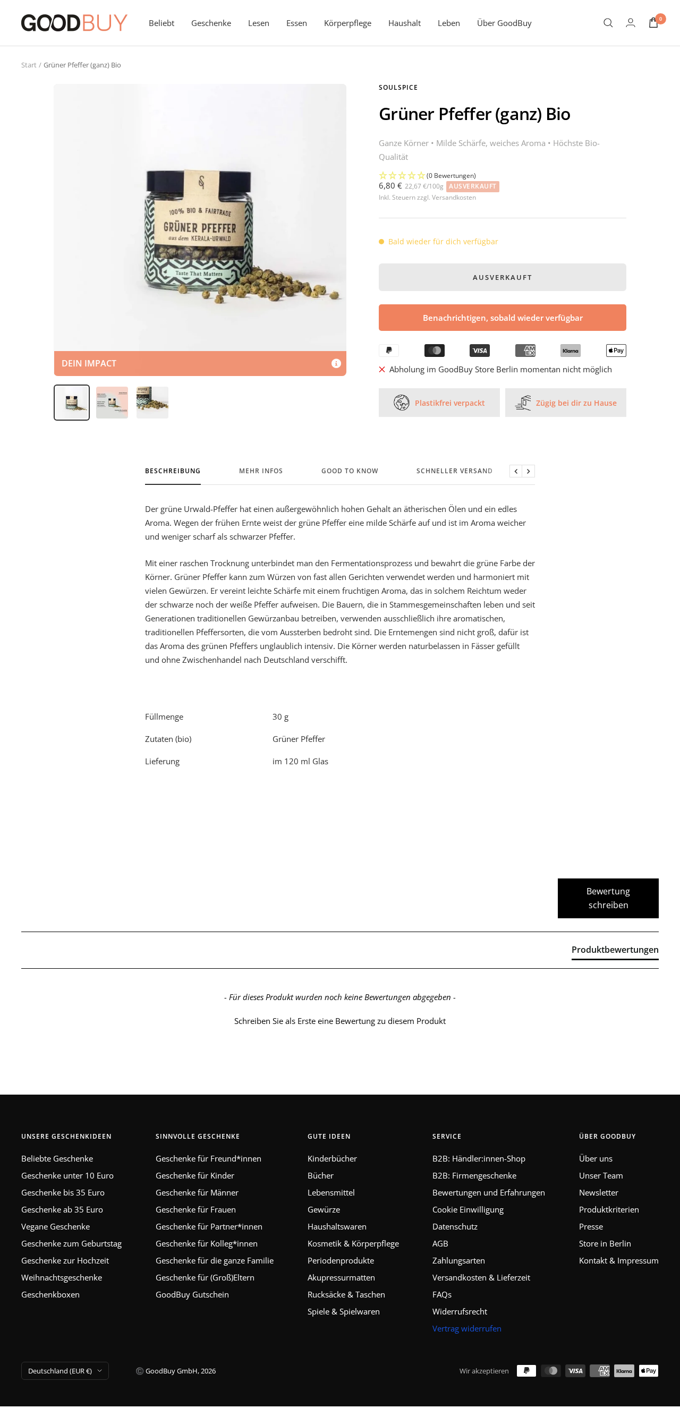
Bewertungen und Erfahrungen (488, 1192)
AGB (440, 1243)
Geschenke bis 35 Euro (63, 1192)
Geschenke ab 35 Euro (62, 1209)
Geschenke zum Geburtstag (71, 1243)
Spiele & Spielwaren (344, 1311)
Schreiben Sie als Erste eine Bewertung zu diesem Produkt (340, 1020)
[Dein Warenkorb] (653, 23)
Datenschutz (455, 1226)
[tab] (615, 952)
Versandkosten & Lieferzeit (481, 1277)
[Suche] (608, 23)
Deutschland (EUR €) (60, 1371)
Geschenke (211, 23)
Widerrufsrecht (459, 1311)
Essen (296, 23)
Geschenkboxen (50, 1294)
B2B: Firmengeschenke (474, 1175)
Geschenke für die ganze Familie (215, 1260)
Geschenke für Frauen (196, 1209)
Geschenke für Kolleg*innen (207, 1243)
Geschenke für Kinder (195, 1175)
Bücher (321, 1175)
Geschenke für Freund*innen (208, 1158)
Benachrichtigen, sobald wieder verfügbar (503, 317)
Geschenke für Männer (197, 1192)
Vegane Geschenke (55, 1226)
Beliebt (161, 23)
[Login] (630, 22)
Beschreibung (173, 471)
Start (29, 65)
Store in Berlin (605, 1243)
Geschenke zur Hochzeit (65, 1260)
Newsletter (598, 1192)
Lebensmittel (331, 1192)
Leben (449, 23)
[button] (502, 176)
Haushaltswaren (337, 1226)
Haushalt (404, 23)
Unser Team (601, 1175)
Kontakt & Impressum (619, 1260)
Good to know (349, 471)
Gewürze (324, 1209)
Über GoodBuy (504, 23)
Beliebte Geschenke (57, 1158)
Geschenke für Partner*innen (209, 1226)
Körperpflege (347, 23)
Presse (591, 1226)
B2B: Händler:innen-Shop (478, 1158)
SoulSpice (398, 87)
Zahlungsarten (458, 1260)
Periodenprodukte (341, 1260)
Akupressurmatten (341, 1277)
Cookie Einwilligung (468, 1209)
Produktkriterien (609, 1209)
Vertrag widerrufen (467, 1328)
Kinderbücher (332, 1158)
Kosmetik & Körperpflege (353, 1243)
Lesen (258, 23)
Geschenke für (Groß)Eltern (205, 1277)
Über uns (596, 1158)
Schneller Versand (454, 471)
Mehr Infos (261, 471)
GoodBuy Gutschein (192, 1294)
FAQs (442, 1294)
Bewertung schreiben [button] (608, 898)
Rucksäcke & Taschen (346, 1294)
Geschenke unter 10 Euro (67, 1175)
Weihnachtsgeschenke (61, 1277)
